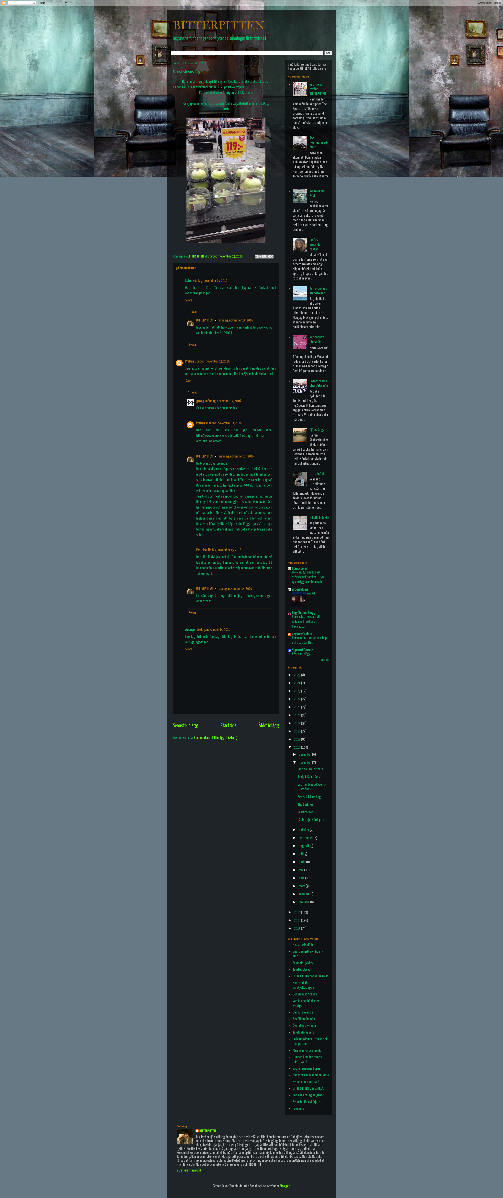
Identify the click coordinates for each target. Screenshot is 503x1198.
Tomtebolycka (302, 970)
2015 (297, 912)
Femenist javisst (303, 963)
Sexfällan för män (304, 1019)
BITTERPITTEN (219, 25)
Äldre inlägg (269, 725)
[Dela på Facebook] (268, 256)
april (302, 878)
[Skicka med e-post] (257, 256)
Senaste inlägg (185, 725)
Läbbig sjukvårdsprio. (311, 820)
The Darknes (305, 804)
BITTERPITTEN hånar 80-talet (311, 976)
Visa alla (325, 660)
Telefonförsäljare (303, 1032)
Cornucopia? (299, 568)
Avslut (311, 593)
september (306, 838)
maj (301, 870)
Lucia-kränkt (317, 474)
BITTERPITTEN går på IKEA (308, 1088)
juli (301, 854)
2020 (297, 715)
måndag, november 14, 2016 (223, 401)
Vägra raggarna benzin (307, 1068)
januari (303, 902)
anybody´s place (302, 634)
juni (301, 862)
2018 (297, 731)
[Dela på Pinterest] (272, 256)
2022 (297, 699)
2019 (297, 723)
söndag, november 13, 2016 (210, 281)
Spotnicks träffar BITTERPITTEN (317, 89)
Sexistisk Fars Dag (309, 797)
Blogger (284, 1186)
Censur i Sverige (303, 1012)
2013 (297, 928)
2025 (297, 675)
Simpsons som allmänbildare (311, 1075)
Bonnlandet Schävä (305, 994)
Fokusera (298, 1108)
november (305, 762)
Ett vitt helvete (319, 518)
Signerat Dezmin (302, 650)
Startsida (228, 725)
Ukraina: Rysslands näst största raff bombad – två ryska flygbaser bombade (308, 577)
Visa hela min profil (189, 1170)
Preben (189, 361)
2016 (297, 747)
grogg (200, 401)
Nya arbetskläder (304, 945)
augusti (304, 846)
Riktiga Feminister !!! (311, 769)
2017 (297, 739)
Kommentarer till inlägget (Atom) (215, 738)
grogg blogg (300, 589)
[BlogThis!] (260, 256)
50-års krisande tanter (314, 244)
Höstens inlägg (301, 654)
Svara (188, 300)
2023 (297, 691)
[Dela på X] (264, 256)
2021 (297, 707)
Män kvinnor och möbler (307, 1050)
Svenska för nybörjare (306, 1102)
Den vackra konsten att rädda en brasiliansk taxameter (306, 621)
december (305, 754)
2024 (297, 683)
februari (304, 894)
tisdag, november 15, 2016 (224, 550)
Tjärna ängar (317, 430)
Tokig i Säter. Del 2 (309, 777)
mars (302, 886)
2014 (297, 920)
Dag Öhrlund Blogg (303, 613)
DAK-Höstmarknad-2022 (318, 142)
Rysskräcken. (306, 812)
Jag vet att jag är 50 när (308, 1095)
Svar (194, 312)
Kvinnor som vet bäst (306, 1082)
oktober (304, 830)
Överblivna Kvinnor (304, 1026)
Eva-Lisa (201, 550)
